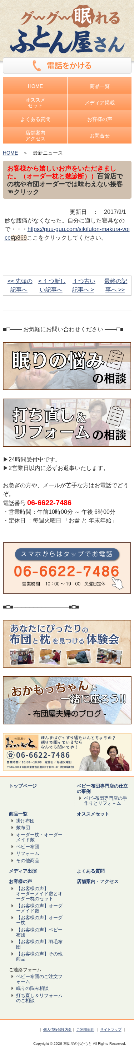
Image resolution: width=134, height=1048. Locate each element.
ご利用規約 (85, 1029)
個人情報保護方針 (57, 1029)
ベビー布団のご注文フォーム (39, 979)
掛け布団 (25, 820)
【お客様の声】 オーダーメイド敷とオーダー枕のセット (39, 894)
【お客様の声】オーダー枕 (39, 920)
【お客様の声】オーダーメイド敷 (39, 908)
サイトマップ (110, 1029)
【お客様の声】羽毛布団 (39, 944)
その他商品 (27, 860)
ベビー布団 (27, 846)
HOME (10, 153)
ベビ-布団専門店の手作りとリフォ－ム (105, 800)
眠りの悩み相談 (32, 988)
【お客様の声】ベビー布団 (39, 932)
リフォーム (27, 853)
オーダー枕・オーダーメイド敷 (39, 837)
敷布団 (23, 827)
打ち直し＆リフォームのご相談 (39, 998)
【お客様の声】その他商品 (39, 956)
